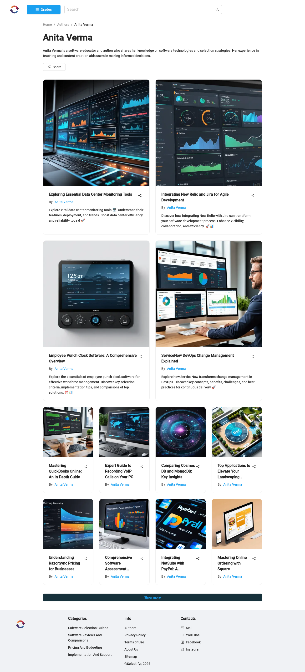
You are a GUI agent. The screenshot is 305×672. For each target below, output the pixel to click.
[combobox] (140, 10)
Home (47, 24)
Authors (63, 24)
